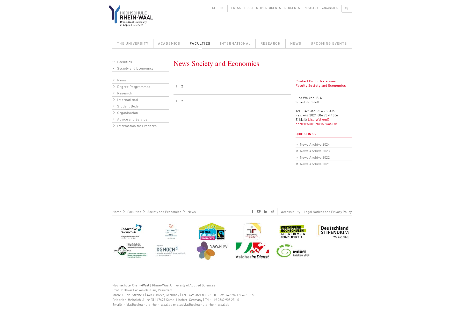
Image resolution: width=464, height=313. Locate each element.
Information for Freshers (137, 126)
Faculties (200, 43)
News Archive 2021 (315, 164)
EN (222, 8)
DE (214, 8)
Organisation (127, 113)
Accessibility (290, 212)
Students (292, 8)
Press (236, 8)
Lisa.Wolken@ (319, 119)
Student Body (127, 106)
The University (132, 43)
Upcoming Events (329, 43)
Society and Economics (135, 68)
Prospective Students (262, 8)
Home (116, 212)
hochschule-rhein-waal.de (317, 124)
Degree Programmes (133, 87)
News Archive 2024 (315, 144)
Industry (311, 8)
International (235, 43)
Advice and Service (132, 119)
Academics (169, 43)
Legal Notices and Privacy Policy (328, 212)
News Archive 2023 (315, 151)
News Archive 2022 (315, 157)
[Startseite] (134, 16)
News (295, 43)
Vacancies (330, 8)
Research (271, 43)
